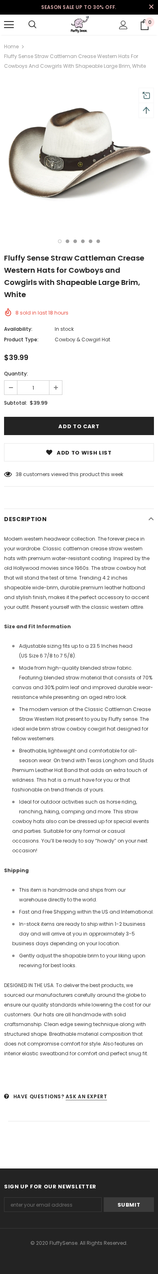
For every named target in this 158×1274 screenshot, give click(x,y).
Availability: (18, 329)
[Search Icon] (32, 25)
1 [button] (60, 241)
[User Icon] (123, 25)
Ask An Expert (86, 1096)
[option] (79, 152)
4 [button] (83, 241)
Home (11, 46)
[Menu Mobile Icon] (9, 25)
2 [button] (67, 241)
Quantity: (16, 373)
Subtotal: (15, 402)
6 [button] (98, 241)
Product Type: (21, 339)
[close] (151, 7)
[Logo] (79, 24)
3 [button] (75, 241)
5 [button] (90, 241)
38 (19, 474)
